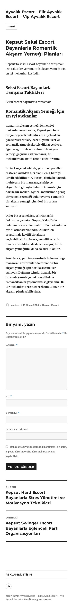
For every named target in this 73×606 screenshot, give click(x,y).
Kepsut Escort (50, 305)
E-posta (13, 413)
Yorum (12, 345)
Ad (9, 396)
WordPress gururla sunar (37, 599)
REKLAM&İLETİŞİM (19, 574)
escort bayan (12, 595)
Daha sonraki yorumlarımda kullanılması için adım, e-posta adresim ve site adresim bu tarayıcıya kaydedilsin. (36, 452)
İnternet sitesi (17, 429)
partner (15, 305)
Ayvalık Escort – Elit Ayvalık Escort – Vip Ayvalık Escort (34, 14)
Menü (11, 26)
